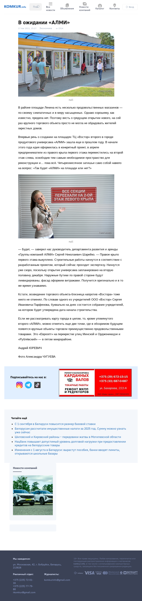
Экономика (45, 28)
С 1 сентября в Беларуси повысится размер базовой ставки (55, 424)
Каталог (99, 8)
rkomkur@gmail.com (24, 592)
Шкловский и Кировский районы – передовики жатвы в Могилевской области (68, 437)
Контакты (114, 8)
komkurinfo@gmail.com (57, 580)
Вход (131, 7)
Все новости (50, 9)
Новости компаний (84, 9)
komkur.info (79, 564)
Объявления (67, 8)
